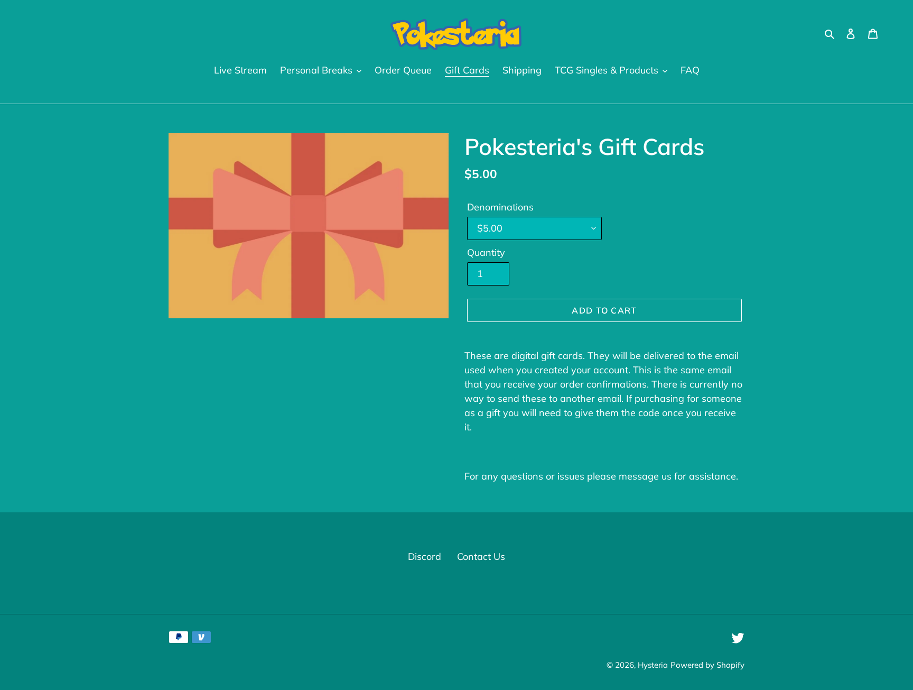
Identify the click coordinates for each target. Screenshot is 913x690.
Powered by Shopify (707, 665)
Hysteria (653, 665)
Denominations (500, 207)
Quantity (486, 252)
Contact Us (481, 556)
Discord (424, 556)
